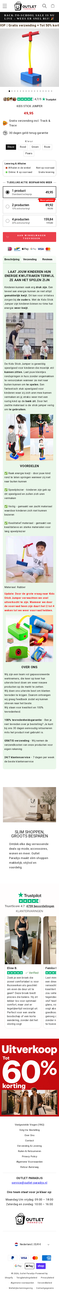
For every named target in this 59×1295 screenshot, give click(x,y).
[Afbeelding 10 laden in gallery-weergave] (34, 91)
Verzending (30, 259)
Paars (28, 153)
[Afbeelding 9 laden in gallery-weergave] (31, 91)
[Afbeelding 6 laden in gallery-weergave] (23, 91)
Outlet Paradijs (27, 1273)
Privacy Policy (29, 1156)
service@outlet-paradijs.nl (29, 1182)
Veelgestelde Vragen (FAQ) (29, 1124)
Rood (23, 147)
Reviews (47, 259)
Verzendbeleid (45, 1283)
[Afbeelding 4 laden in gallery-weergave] (17, 91)
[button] (5, 6)
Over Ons (29, 1135)
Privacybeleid (47, 1278)
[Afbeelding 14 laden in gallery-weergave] (45, 91)
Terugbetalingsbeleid (27, 1278)
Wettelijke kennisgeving (21, 1288)
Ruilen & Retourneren (29, 1151)
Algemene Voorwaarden (29, 1161)
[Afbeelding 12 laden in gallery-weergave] (40, 91)
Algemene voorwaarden (22, 1283)
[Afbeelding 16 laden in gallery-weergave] (51, 91)
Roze (47, 147)
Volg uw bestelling (29, 1130)
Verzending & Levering (29, 1145)
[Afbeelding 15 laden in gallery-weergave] (48, 91)
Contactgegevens (45, 1288)
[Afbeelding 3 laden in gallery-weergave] (14, 91)
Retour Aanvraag (29, 1167)
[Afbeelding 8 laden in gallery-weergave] (28, 91)
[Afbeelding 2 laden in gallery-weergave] (11, 91)
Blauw (10, 147)
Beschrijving (12, 259)
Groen (35, 147)
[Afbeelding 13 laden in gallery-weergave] (43, 91)
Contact (29, 1140)
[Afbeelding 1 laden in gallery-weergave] (9, 91)
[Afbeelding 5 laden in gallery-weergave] (20, 91)
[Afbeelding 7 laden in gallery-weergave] (26, 91)
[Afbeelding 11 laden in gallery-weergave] (37, 91)
